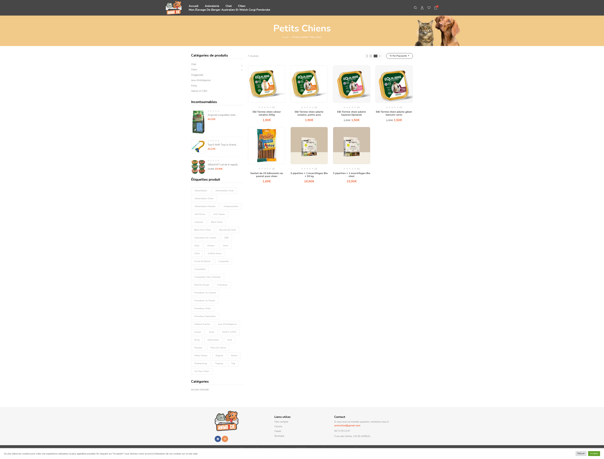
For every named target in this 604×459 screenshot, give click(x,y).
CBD (226, 237)
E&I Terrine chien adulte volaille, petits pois (309, 113)
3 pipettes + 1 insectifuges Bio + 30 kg (309, 175)
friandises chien (202, 308)
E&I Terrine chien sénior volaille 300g (267, 113)
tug (233, 363)
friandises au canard (205, 292)
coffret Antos (214, 253)
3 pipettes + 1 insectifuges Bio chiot (351, 175)
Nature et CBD (199, 91)
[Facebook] (218, 439)
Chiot (197, 253)
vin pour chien (201, 371)
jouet (211, 332)
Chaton (211, 245)
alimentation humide (204, 206)
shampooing (200, 363)
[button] (436, 8)
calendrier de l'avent (205, 237)
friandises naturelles (205, 316)
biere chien (217, 222)
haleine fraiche (202, 324)
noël (229, 339)
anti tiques (219, 214)
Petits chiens (200, 355)
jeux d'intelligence (227, 324)
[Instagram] (225, 439)
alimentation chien (203, 198)
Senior (234, 355)
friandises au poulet (204, 300)
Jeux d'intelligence (201, 80)
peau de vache (218, 347)
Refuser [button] (581, 453)
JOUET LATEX (229, 332)
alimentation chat (224, 190)
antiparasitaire (231, 206)
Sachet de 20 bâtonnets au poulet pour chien (266, 175)
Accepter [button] (594, 453)
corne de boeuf (202, 261)
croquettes (200, 269)
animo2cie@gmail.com (347, 425)
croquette (224, 261)
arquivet (198, 222)
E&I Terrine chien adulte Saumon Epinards (351, 113)
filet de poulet (201, 284)
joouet (197, 332)
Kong (194, 85)
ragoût (219, 355)
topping (219, 363)
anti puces (199, 214)
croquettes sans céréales (207, 277)
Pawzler (198, 347)
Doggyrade (197, 74)
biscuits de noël (227, 229)
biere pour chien (202, 229)
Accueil (285, 37)
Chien (194, 69)
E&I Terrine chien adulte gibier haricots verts (394, 113)
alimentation (200, 190)
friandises (222, 284)
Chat (193, 64)
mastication (213, 339)
